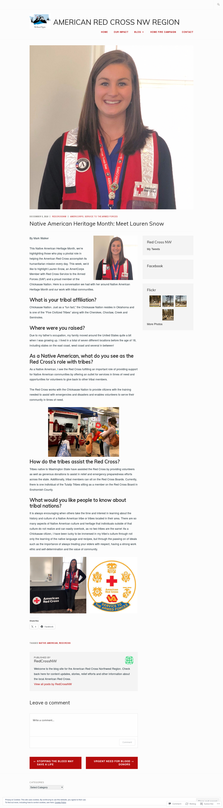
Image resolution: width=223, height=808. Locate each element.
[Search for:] (218, 4)
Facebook (155, 266)
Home (104, 32)
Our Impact (121, 32)
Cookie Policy (60, 802)
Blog (137, 32)
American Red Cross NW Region (116, 22)
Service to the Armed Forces (101, 216)
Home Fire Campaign (163, 32)
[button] (58, 585)
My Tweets (153, 249)
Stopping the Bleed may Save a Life (55, 762)
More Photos (154, 324)
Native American (48, 643)
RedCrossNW (59, 216)
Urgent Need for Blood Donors (112, 762)
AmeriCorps (77, 216)
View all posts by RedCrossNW (53, 684)
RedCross (65, 643)
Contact (187, 32)
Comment (127, 742)
